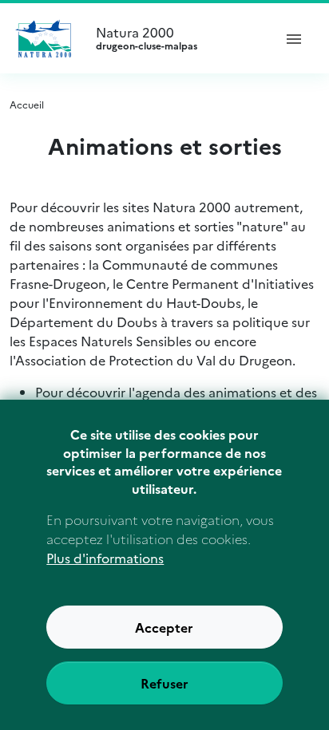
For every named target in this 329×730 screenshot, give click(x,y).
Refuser (164, 683)
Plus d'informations (105, 557)
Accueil (27, 104)
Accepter (164, 627)
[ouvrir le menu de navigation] (294, 38)
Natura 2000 (146, 38)
